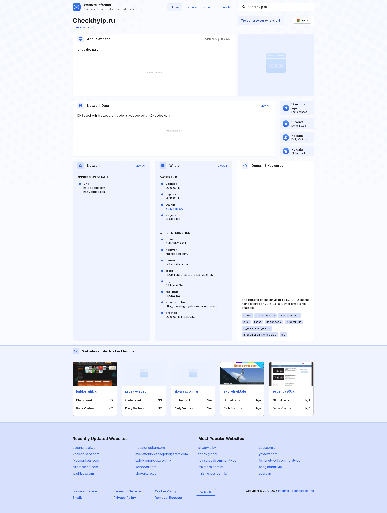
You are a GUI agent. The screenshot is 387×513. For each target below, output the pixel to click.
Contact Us (205, 492)
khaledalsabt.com (86, 454)
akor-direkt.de (235, 391)
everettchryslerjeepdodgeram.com (161, 454)
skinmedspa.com (85, 467)
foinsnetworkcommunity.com (281, 460)
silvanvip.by (207, 448)
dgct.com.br (268, 448)
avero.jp (265, 473)
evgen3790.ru (284, 391)
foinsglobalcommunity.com (218, 460)
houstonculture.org (150, 448)
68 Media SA (174, 208)
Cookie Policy (165, 491)
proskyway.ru (136, 391)
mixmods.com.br (211, 467)
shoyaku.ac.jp (145, 473)
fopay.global (207, 454)
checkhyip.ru (82, 27)
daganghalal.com (85, 448)
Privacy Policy (125, 498)
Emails (226, 7)
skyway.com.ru (186, 391)
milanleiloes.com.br (213, 473)
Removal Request (168, 498)
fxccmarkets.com (86, 460)
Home (175, 7)
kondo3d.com (145, 467)
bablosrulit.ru (86, 391)
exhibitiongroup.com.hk (153, 460)
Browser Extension (200, 7)
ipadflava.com (83, 473)
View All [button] (265, 105)
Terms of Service (127, 491)
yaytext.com (268, 454)
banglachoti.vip (270, 467)
